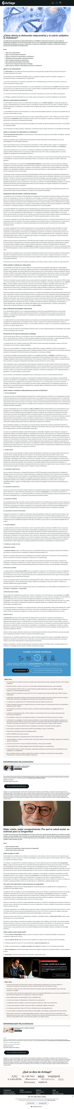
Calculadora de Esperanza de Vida (46, 671)
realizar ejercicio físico (56, 916)
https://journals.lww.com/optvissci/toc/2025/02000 (59, 1040)
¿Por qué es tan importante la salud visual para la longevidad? (22, 848)
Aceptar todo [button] (30, 1103)
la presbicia (35, 875)
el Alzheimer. (62, 146)
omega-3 (37, 946)
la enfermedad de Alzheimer (33, 164)
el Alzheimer (15, 118)
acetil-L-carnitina (34, 409)
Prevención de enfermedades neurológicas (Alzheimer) (22, 766)
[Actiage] (7, 4)
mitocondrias (9, 41)
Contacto (38, 1094)
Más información (51, 1100)
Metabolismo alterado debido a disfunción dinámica (19, 58)
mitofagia (51, 355)
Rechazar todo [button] (43, 1103)
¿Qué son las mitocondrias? (13, 53)
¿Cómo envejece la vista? (12, 846)
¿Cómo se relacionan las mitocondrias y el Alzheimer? (20, 56)
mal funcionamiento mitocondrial (13, 134)
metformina (14, 588)
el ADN (55, 87)
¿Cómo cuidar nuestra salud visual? (15, 850)
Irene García (10, 779)
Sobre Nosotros (40, 1092)
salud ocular (8, 887)
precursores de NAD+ (21, 571)
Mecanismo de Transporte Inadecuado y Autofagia (19, 64)
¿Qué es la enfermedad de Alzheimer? (16, 54)
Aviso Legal (55, 1092)
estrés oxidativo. (37, 305)
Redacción (5, 779)
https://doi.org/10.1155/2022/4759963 (36, 778)
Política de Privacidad (57, 1094)
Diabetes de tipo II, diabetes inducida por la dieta (24, 1028)
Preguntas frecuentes (8, 1092)
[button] (37, 1106)
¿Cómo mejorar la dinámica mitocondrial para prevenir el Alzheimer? (24, 65)
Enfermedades (18, 769)
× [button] (72, 1096)
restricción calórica (10, 550)
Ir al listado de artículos (16, 786)
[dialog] (37, 1102)
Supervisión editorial (7, 781)
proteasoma (45, 492)
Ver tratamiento (20, 671)
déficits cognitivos (48, 103)
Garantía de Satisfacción (9, 1094)
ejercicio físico (8, 618)
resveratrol (6, 588)
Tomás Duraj (15, 781)
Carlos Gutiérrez (16, 1047)
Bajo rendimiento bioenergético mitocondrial (17, 62)
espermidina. (23, 588)
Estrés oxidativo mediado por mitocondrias (17, 60)
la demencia (49, 893)
